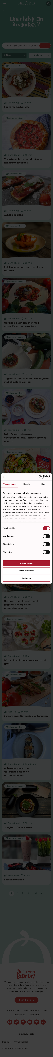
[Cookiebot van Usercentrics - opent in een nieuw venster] (39, 477)
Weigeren (26, 578)
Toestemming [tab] (9, 484)
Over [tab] (43, 484)
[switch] (46, 536)
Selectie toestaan (26, 571)
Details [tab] (26, 484)
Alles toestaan (26, 563)
